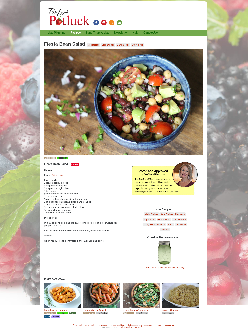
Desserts (180, 214)
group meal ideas (118, 325)
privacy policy (126, 327)
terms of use (140, 327)
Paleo (170, 224)
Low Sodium (179, 219)
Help (136, 32)
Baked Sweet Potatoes (56, 310)
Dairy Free (137, 44)
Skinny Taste (58, 175)
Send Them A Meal (97, 32)
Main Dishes (151, 214)
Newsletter (121, 32)
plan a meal (89, 325)
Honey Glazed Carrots (95, 310)
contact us (169, 325)
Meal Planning (56, 32)
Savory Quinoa (170, 310)
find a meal (77, 325)
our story (158, 325)
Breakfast (181, 224)
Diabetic (164, 229)
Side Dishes (108, 44)
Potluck (161, 224)
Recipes (75, 32)
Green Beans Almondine (136, 310)
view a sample (102, 325)
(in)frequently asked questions (140, 325)
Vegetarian (93, 44)
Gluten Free (123, 44)
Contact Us (150, 32)
